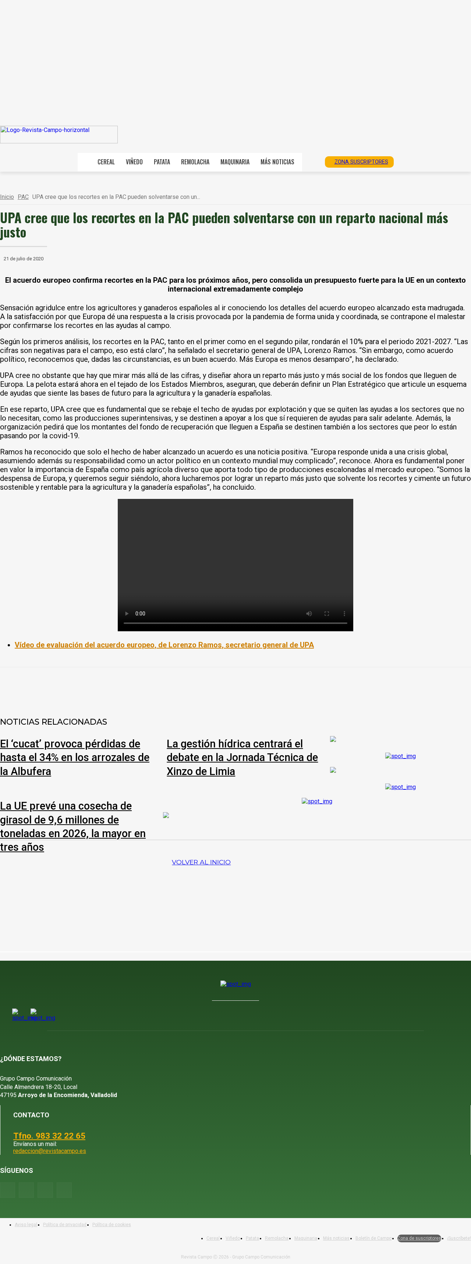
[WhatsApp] (140, 686)
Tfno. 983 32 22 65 (49, 1135)
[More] (246, 686)
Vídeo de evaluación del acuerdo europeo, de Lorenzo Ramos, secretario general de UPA (164, 644)
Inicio (7, 196)
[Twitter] (64, 1189)
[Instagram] (26, 1189)
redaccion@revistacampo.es (49, 1150)
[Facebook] (87, 686)
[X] (114, 686)
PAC (23, 196)
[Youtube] (45, 1189)
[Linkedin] (167, 686)
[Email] (193, 686)
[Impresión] (220, 686)
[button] (311, 161)
